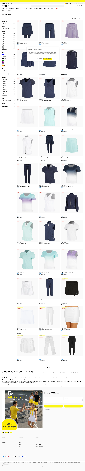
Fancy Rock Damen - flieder (65, 43)
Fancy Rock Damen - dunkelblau (44, 157)
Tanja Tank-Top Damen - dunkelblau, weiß (67, 129)
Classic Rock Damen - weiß (65, 329)
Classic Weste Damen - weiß (21, 157)
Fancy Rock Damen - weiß (21, 300)
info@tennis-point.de (71, 408)
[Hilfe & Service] (77, 6)
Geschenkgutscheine (80, 3)
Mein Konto (37, 437)
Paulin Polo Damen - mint (20, 272)
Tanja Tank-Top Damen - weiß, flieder (67, 272)
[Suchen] (32, 6)
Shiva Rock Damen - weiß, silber (22, 329)
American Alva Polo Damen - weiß (66, 100)
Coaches (20, 446)
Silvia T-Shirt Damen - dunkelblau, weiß (67, 186)
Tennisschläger (4, 8)
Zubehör (40, 8)
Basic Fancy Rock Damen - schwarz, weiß (67, 300)
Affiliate (20, 442)
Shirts (48, 381)
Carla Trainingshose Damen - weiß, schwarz (46, 329)
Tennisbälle (30, 8)
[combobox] (47, 6)
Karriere (20, 444)
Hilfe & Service (21, 437)
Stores (36, 442)
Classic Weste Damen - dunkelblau (44, 243)
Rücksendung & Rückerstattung (40, 446)
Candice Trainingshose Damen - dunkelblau (23, 186)
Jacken (37, 381)
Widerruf (3, 437)
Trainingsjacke (69, 384)
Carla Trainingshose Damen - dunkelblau (45, 300)
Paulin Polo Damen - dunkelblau (44, 186)
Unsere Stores (74, 3)
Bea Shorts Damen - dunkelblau (44, 43)
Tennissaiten (36, 8)
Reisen (52, 8)
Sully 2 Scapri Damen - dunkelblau (22, 43)
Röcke (45, 381)
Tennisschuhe (18, 8)
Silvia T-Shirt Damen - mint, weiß (44, 272)
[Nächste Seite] (54, 367)
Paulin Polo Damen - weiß (65, 243)
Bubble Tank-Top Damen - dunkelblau (45, 100)
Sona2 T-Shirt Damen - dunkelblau (22, 100)
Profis (48, 8)
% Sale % (56, 8)
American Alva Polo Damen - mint (44, 129)
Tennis (3, 3)
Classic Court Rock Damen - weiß (22, 129)
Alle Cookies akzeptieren (47, 58)
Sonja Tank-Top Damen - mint (21, 243)
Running (7, 3)
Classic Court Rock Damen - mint (66, 157)
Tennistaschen (24, 8)
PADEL (11, 3)
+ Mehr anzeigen (4, 49)
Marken (45, 8)
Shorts (51, 384)
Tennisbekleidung (11, 8)
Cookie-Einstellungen (5, 442)
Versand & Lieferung (38, 444)
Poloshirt (40, 384)
